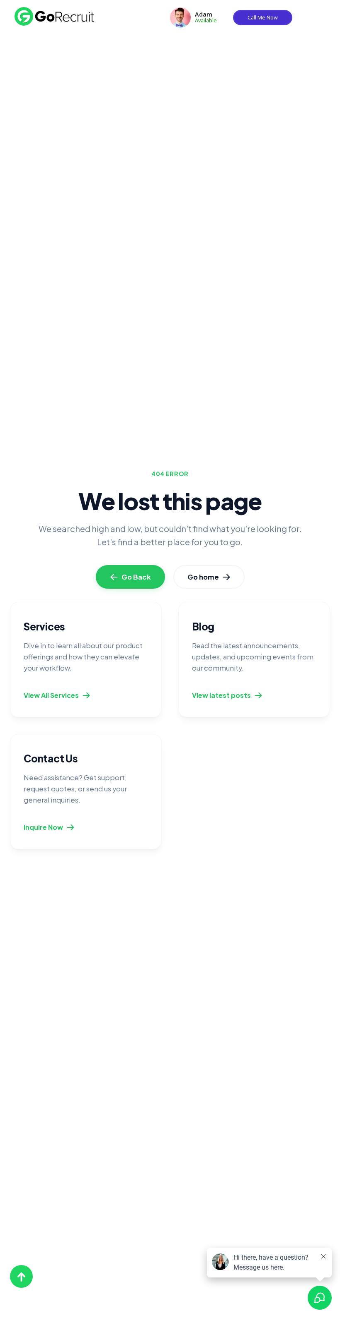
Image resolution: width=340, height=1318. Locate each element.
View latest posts (221, 695)
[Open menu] (324, 14)
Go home (203, 577)
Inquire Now (43, 827)
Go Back (136, 577)
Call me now (263, 17)
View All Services (51, 695)
